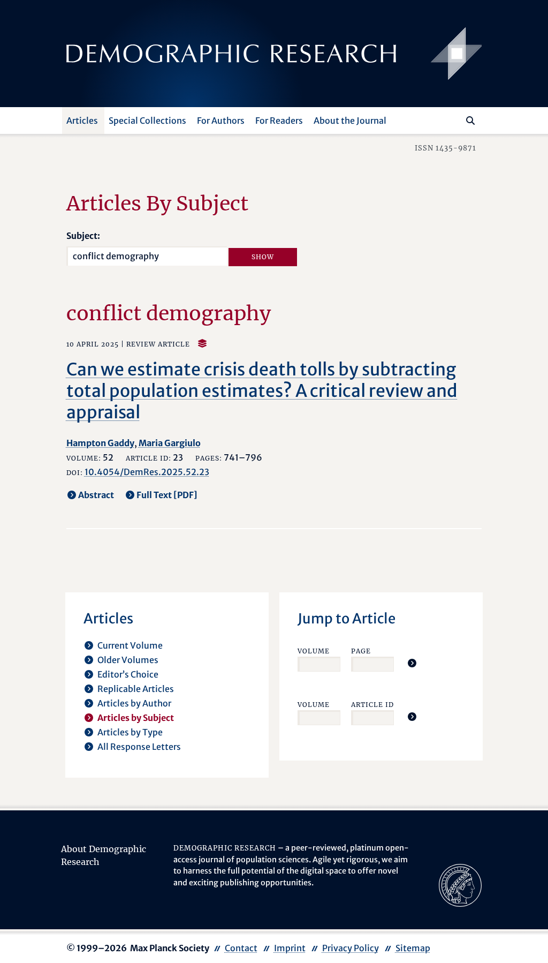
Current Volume (130, 645)
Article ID (372, 705)
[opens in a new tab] (460, 884)
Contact (241, 948)
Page (361, 651)
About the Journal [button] (350, 120)
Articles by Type (130, 732)
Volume (314, 651)
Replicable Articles (135, 688)
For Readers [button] (279, 120)
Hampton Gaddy (100, 443)
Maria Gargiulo (170, 443)
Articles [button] (82, 120)
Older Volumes (127, 659)
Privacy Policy (350, 948)
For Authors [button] (221, 120)
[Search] (470, 120)
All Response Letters (139, 746)
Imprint (290, 948)
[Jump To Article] (412, 663)
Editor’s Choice (127, 674)
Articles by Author (134, 703)
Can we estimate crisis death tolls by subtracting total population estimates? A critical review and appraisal (262, 391)
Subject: (83, 235)
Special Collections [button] (147, 120)
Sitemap (412, 948)
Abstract (96, 495)
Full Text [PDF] (166, 495)
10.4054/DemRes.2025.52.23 (147, 472)
